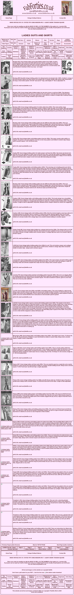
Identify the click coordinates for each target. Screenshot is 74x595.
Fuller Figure (5, 43)
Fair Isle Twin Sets (13, 549)
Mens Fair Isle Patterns (55, 52)
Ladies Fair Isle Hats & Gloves (47, 51)
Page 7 (67, 547)
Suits (28, 43)
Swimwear (15, 51)
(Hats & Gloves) (29, 549)
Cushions (69, 52)
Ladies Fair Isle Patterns (39, 51)
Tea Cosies (61, 56)
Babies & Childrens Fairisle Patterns (23, 51)
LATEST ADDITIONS (67, 40)
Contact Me (62, 18)
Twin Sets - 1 (13, 40)
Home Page (9, 18)
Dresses (21, 43)
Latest (61, 549)
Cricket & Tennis (15, 47)
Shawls (58, 43)
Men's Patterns (55, 47)
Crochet (9, 47)
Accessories (67, 43)
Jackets (29, 40)
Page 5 (50, 547)
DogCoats (61, 47)
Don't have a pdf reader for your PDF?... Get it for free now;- (28, 572)
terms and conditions (37, 592)
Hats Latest (45, 43)
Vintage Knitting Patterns (34, 18)
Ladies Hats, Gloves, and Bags (39, 57)
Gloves (37, 40)
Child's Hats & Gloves (31, 56)
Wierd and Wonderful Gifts (69, 57)
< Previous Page (5, 544)
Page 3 (30, 547)
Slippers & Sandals (9, 51)
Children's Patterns (31, 47)
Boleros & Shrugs (37, 43)
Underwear (16, 56)
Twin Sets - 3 (21, 40)
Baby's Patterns (23, 47)
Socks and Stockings (9, 57)
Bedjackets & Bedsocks (47, 47)
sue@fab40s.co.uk (41, 29)
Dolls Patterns (3, 51)
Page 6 (58, 547)
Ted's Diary (69, 47)
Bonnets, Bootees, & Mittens (23, 57)
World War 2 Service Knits (55, 57)
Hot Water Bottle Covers (61, 52)
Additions (66, 549)
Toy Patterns (3, 47)
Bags (58, 40)
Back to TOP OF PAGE (39, 544)
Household (69, 51)
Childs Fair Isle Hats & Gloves (32, 52)
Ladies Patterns (39, 47)
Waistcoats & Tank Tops (5, 40)
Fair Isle (52, 40)
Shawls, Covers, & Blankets (47, 57)
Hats (45, 40)
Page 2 (21, 547)
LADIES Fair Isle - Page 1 (9, 547)
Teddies (3, 56)
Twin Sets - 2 (13, 43)
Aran (51, 43)
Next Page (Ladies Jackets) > (65, 544)
